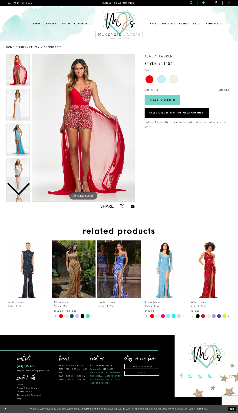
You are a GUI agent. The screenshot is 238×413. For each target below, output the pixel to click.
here (204, 408)
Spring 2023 (52, 47)
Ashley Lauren (29, 47)
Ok (232, 408)
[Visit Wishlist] (204, 3)
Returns (21, 385)
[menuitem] (19, 3)
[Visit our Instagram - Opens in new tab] (190, 376)
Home (10, 47)
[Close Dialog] (5, 409)
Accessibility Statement (29, 395)
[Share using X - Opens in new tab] (122, 206)
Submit (142, 373)
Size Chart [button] (225, 89)
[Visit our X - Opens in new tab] (220, 376)
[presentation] (28, 269)
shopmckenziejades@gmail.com (33, 371)
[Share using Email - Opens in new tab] (132, 206)
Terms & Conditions (27, 388)
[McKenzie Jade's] (118, 24)
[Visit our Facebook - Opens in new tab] (181, 376)
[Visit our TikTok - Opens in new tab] (231, 376)
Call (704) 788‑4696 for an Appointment (177, 113)
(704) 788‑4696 (26, 366)
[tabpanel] (83, 127)
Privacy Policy (24, 392)
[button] (191, 3)
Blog (19, 399)
